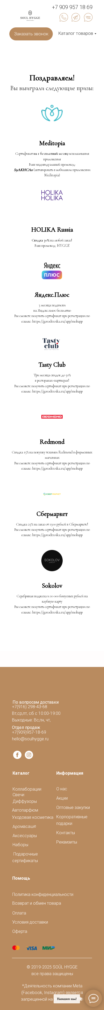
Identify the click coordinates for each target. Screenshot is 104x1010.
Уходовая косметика (32, 817)
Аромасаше (24, 826)
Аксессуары (25, 835)
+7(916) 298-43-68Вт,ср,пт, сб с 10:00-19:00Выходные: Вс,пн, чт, (36, 713)
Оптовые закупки (73, 807)
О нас (61, 788)
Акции (62, 798)
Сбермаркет (52, 514)
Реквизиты (66, 842)
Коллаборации (27, 789)
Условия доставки (30, 922)
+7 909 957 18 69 (72, 7)
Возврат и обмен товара (36, 903)
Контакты (65, 832)
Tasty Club (52, 365)
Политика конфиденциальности (42, 894)
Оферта (19, 931)
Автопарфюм (25, 810)
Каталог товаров (75, 33)
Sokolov (52, 586)
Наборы (20, 844)
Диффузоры (25, 801)
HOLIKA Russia (52, 229)
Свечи (18, 794)
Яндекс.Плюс (52, 295)
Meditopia (52, 143)
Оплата (19, 913)
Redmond (52, 442)
